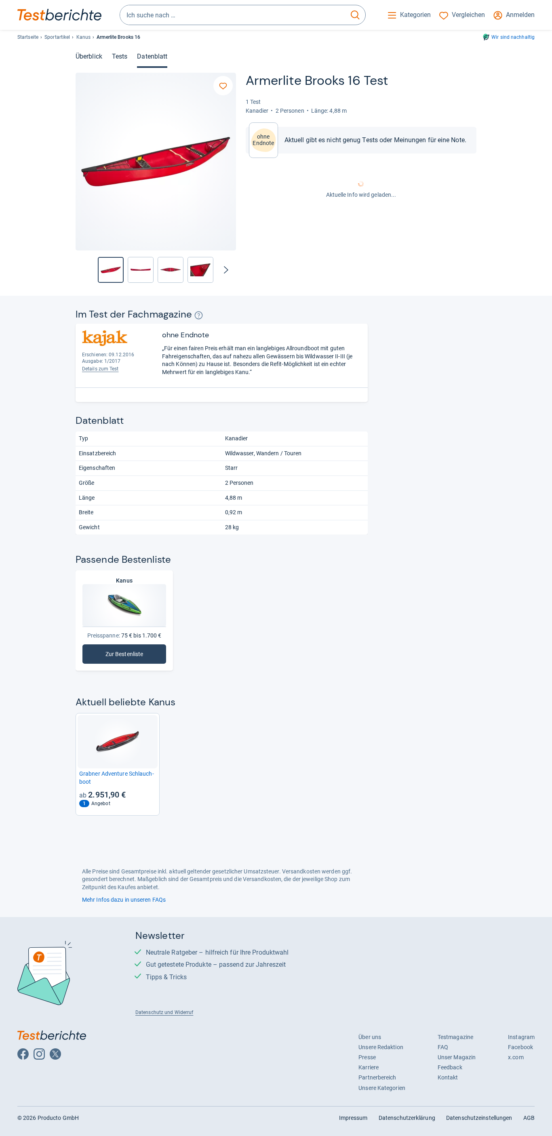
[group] (141, 270)
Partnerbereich (377, 1077)
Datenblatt (152, 56)
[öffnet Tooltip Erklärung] (198, 315)
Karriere (368, 1067)
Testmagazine (455, 1037)
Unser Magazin (457, 1057)
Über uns (369, 1037)
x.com (515, 1057)
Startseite (27, 37)
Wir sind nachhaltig (513, 37)
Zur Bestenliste (124, 656)
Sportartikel (57, 37)
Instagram (521, 1037)
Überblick (89, 56)
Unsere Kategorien (381, 1088)
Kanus (83, 37)
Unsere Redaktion (380, 1047)
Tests (119, 56)
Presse (367, 1057)
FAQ (443, 1047)
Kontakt (448, 1077)
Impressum (353, 1118)
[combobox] (232, 15)
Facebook (520, 1047)
